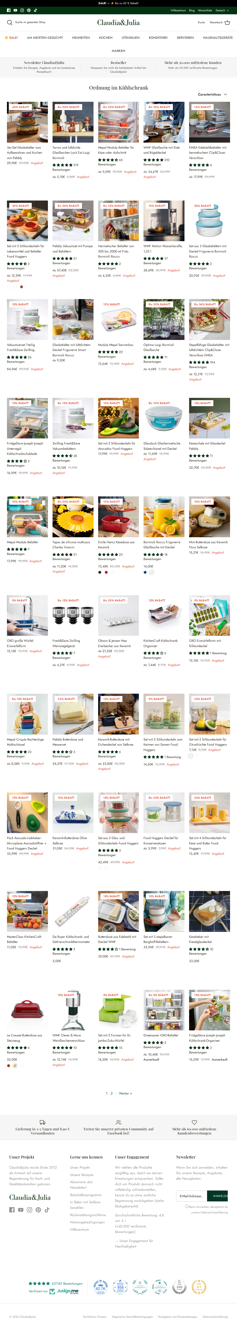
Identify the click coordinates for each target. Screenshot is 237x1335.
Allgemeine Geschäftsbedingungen (132, 1317)
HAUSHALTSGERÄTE (218, 37)
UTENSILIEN (131, 37)
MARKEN (118, 50)
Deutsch (220, 10)
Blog (192, 10)
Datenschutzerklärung (214, 1212)
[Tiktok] (35, 10)
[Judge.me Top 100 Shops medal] (179, 1287)
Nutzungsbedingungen (87, 1222)
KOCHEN (105, 37)
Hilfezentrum (178, 10)
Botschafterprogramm (86, 1194)
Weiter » (125, 1093)
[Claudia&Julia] (118, 22)
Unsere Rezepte (82, 1174)
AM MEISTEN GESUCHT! (45, 37)
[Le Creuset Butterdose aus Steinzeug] (27, 1010)
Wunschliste (205, 10)
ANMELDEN (220, 1196)
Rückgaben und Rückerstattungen (177, 1317)
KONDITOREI (158, 37)
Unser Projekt (80, 1167)
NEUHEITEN (81, 37)
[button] (63, 165)
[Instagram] (22, 10)
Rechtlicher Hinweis (94, 1317)
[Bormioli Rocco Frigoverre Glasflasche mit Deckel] (163, 516)
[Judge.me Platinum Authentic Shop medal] (140, 1287)
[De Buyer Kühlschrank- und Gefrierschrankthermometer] (73, 911)
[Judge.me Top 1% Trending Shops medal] (199, 1287)
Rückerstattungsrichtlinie (88, 1215)
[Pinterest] (29, 10)
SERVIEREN (185, 37)
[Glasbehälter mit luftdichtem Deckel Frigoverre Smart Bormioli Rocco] (73, 319)
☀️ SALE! (11, 37)
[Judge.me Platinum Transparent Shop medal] (159, 1287)
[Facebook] (8, 10)
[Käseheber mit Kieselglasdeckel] (209, 911)
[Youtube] (15, 10)
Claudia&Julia (28, 1317)
